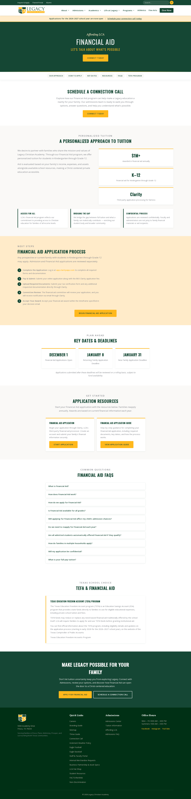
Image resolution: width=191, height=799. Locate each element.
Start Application (63, 444)
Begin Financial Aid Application (95, 313)
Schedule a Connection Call (113, 694)
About (64, 10)
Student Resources (77, 773)
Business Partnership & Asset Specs (85, 765)
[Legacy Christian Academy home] (32, 10)
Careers (73, 721)
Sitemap (73, 730)
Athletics (141, 10)
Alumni (48, 2)
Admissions (78, 10)
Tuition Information (114, 725)
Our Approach (56, 76)
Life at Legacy (111, 10)
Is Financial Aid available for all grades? (66, 510)
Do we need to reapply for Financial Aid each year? (72, 527)
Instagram (156, 729)
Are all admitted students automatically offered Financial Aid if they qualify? (84, 535)
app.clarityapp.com (65, 270)
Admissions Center (113, 721)
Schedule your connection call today (124, 18)
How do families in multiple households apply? (70, 543)
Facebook (146, 729)
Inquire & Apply (23, 2)
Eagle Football (75, 747)
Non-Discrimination (78, 782)
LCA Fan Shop (75, 769)
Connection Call (76, 738)
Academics (94, 10)
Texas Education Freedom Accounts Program (70, 637)
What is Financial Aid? (58, 486)
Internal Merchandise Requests (83, 760)
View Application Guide (117, 444)
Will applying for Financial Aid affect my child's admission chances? (80, 518)
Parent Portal (38, 2)
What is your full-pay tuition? (62, 559)
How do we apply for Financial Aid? (64, 502)
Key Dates (92, 76)
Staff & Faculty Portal (78, 756)
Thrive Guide (75, 734)
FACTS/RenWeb (76, 777)
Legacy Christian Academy (98, 794)
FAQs (120, 76)
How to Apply (75, 76)
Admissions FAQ (112, 734)
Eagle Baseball (76, 751)
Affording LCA (111, 730)
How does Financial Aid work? (62, 494)
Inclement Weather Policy (80, 743)
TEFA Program (135, 76)
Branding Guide (76, 725)
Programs (127, 10)
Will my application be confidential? (65, 551)
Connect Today (95, 58)
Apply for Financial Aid (75, 694)
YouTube (166, 729)
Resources (107, 76)
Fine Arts (153, 10)
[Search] (171, 2)
